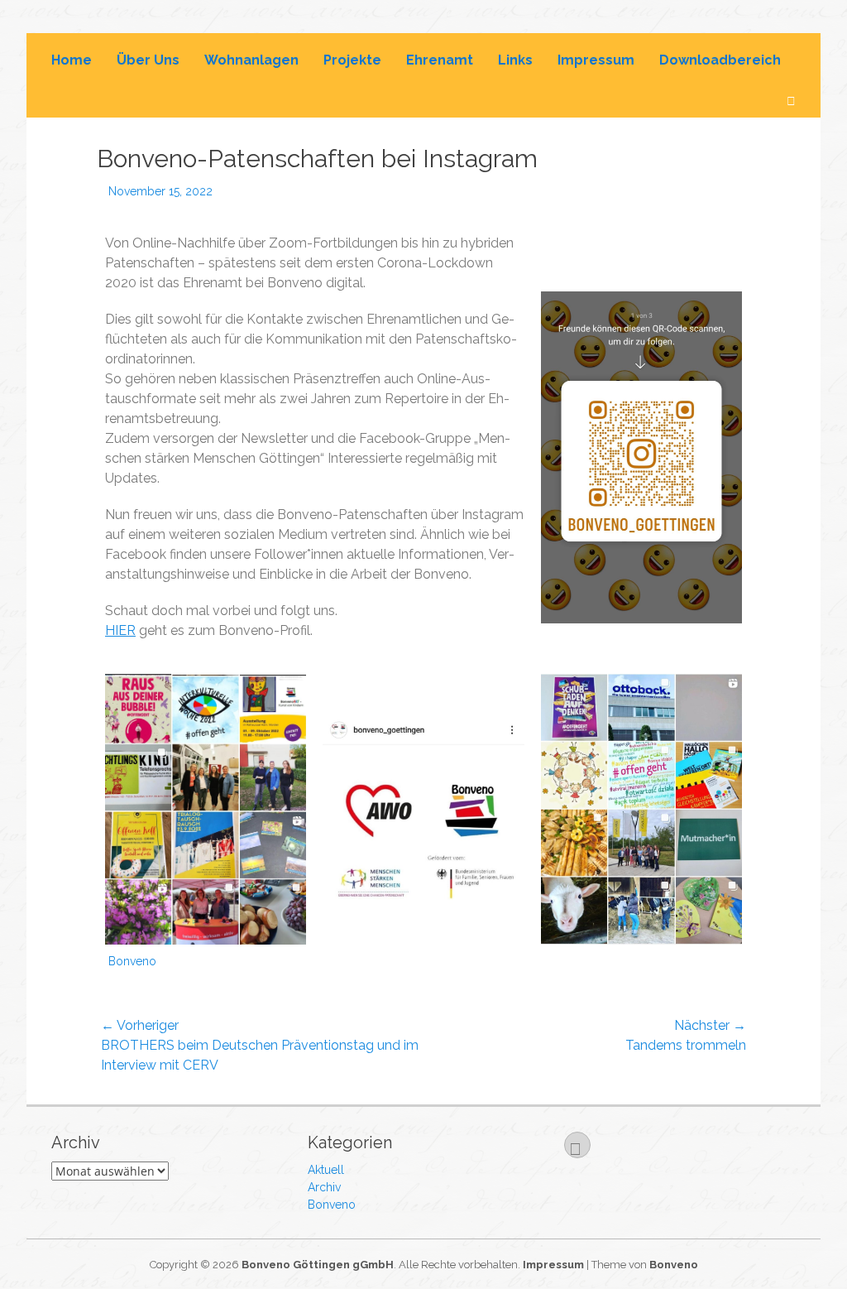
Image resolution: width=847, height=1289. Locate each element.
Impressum (595, 60)
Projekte (352, 60)
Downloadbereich (720, 60)
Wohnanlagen (251, 60)
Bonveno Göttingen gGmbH (318, 1264)
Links (515, 60)
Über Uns (148, 60)
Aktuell (326, 1169)
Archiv (324, 1187)
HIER (120, 630)
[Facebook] (577, 1145)
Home (71, 60)
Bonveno (132, 961)
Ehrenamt (439, 60)
